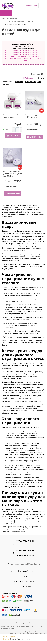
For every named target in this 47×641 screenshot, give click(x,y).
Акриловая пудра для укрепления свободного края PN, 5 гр (12, 173)
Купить (14, 135)
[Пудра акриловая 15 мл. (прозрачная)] (12, 101)
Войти (5, 636)
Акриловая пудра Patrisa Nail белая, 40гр (34, 116)
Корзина (6, 639)
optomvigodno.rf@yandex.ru (25, 564)
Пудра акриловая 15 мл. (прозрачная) (12, 116)
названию (19, 82)
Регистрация (13, 636)
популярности (30, 82)
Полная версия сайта (23, 623)
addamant (42, 632)
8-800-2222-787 (32, 5)
